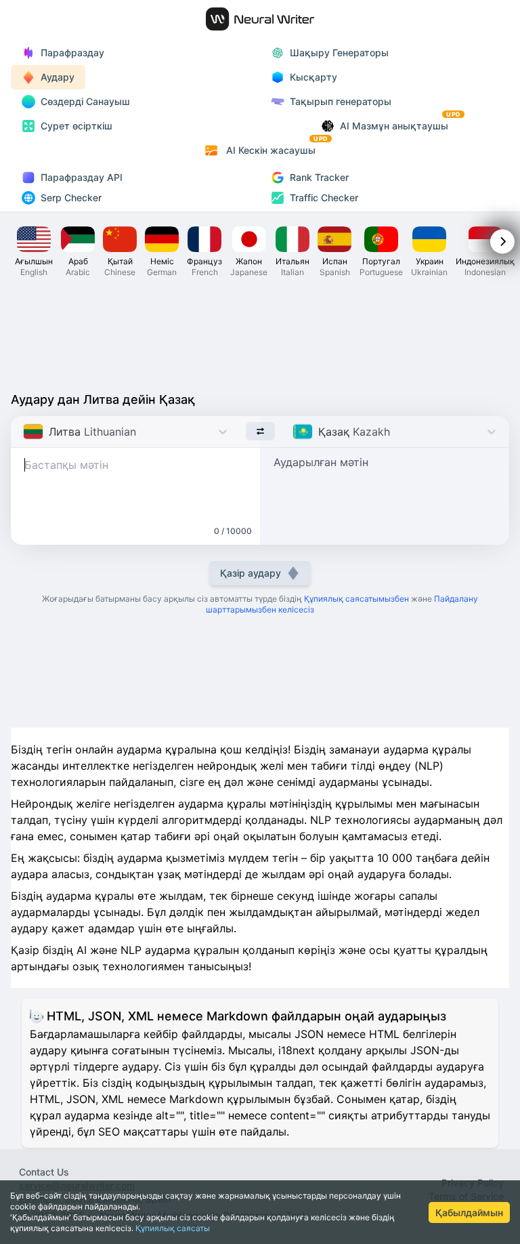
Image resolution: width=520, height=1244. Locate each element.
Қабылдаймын (469, 1212)
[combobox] (24, 431)
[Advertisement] (260, 333)
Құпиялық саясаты (172, 1228)
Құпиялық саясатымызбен (356, 599)
